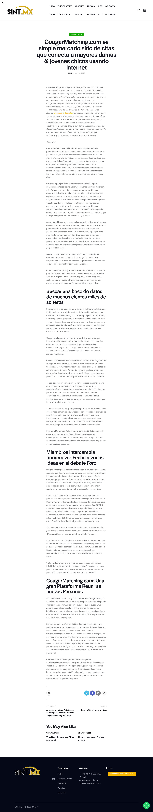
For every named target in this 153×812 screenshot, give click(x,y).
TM (53, 779)
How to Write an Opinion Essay (91, 739)
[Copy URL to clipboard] (104, 693)
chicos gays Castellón (63, 113)
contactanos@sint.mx (89, 780)
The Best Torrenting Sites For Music (60, 739)
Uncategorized (76, 34)
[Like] (49, 693)
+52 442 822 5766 (93, 774)
